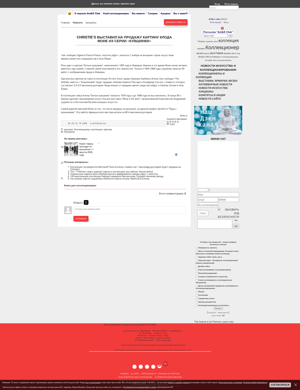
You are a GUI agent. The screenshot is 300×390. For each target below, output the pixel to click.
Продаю (201, 41)
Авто (215, 60)
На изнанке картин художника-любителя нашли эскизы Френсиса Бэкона (109, 178)
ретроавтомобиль (224, 60)
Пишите (124, 373)
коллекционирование (230, 57)
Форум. (201, 292)
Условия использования (168, 377)
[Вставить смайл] (238, 190)
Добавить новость (176, 22)
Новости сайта (210, 98)
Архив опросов (223, 312)
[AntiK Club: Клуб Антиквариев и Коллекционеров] (69, 13)
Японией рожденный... (208, 273)
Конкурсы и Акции (212, 95)
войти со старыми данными (178, 382)
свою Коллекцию (145, 333)
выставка (216, 53)
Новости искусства (213, 88)
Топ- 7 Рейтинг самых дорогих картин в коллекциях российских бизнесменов (111, 171)
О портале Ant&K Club (87, 13)
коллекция (96, 129)
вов (238, 53)
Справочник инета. (206, 298)
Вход (217, 3)
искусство (203, 56)
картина (107, 129)
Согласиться (280, 385)
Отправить (81, 218)
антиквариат (215, 56)
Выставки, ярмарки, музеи (218, 80)
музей (199, 53)
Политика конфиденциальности (255, 382)
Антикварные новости (215, 84)
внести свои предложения (143, 345)
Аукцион (165, 13)
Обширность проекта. (207, 248)
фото (234, 53)
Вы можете (138, 13)
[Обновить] (235, 190)
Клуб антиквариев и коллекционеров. (214, 270)
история (208, 60)
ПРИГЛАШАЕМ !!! (149, 373)
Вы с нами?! (180, 13)
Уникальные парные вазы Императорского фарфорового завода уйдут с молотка (114, 173)
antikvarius (99, 123)
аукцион (68, 129)
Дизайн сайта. (204, 266)
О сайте (135, 373)
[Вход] (86, 202)
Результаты (212, 312)
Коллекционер (82, 129)
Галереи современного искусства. (213, 277)
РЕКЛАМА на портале (169, 373)
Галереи (152, 13)
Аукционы (90, 22)
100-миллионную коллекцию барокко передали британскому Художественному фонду (117, 176)
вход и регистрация (93, 382)
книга (216, 41)
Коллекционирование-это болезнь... (214, 305)
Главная (65, 22)
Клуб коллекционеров (116, 13)
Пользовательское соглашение (135, 377)
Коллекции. (203, 295)
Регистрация (231, 3)
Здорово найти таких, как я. (210, 257)
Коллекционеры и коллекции (210, 75)
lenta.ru (184, 115)
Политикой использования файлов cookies (139, 387)
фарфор (227, 53)
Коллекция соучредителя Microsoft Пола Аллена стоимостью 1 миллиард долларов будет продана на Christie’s (125, 168)
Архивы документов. (207, 302)
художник (209, 41)
